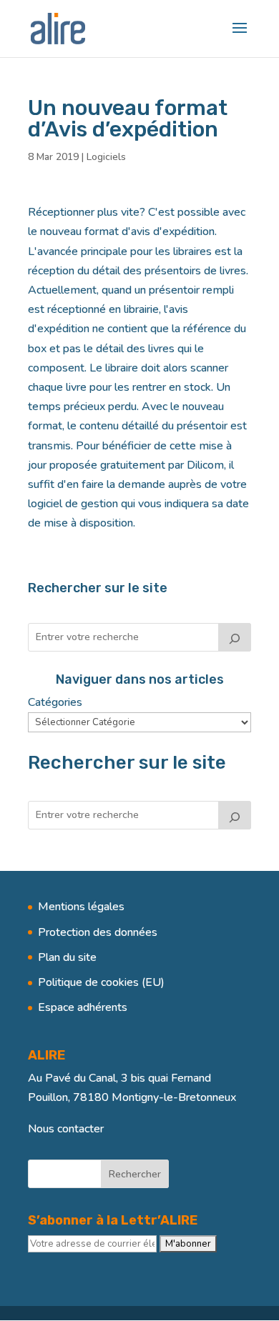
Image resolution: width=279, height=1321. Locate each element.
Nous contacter (66, 1129)
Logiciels (106, 157)
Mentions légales (81, 906)
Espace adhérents (82, 1007)
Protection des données (97, 932)
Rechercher (135, 1174)
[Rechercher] (234, 637)
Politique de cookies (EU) (101, 982)
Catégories (55, 702)
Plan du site (67, 957)
